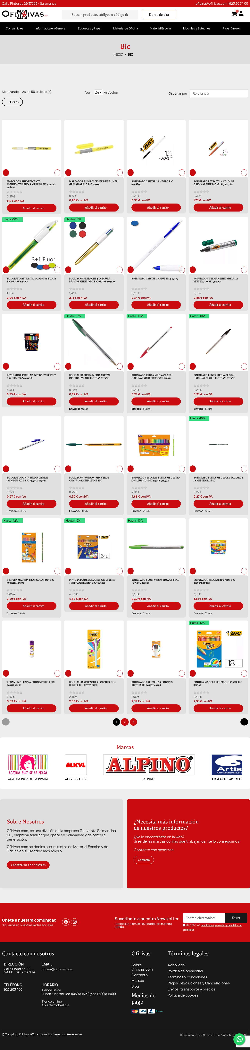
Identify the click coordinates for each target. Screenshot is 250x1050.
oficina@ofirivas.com (211, 3)
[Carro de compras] (234, 14)
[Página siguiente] (244, 721)
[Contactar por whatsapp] (239, 1039)
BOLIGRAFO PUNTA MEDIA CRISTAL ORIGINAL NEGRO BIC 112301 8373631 (214, 377)
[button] (159, 14)
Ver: (88, 92)
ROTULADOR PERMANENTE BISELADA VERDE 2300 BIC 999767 (216, 280)
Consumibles (14, 28)
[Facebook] (65, 922)
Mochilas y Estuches (197, 28)
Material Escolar (160, 28)
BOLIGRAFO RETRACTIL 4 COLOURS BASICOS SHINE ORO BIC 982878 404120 (92, 280)
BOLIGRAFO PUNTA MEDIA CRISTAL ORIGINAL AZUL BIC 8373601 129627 (27, 479)
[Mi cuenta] (241, 13)
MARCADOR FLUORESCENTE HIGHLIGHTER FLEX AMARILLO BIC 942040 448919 (31, 184)
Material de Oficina (125, 28)
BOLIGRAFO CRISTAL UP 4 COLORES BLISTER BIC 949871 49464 (152, 683)
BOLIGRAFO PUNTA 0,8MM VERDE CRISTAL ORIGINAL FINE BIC (89, 479)
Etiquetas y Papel (89, 28)
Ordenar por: (178, 93)
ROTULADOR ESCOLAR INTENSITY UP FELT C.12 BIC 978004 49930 (31, 377)
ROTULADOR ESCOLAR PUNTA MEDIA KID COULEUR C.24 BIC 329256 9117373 (155, 479)
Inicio (118, 54)
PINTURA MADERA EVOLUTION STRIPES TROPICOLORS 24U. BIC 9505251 (92, 581)
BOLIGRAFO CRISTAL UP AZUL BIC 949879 (154, 278)
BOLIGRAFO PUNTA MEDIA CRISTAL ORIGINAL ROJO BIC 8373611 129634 (152, 377)
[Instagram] (74, 922)
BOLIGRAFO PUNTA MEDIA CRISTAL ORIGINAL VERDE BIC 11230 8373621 (89, 377)
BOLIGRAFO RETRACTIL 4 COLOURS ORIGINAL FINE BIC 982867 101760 (214, 183)
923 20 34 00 (238, 3)
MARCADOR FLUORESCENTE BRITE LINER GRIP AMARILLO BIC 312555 (93, 183)
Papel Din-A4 (231, 28)
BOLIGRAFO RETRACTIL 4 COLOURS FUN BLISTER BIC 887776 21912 (92, 683)
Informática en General (51, 28)
